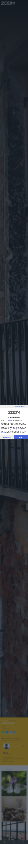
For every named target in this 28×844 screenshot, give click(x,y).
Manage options (7, 437)
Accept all (21, 437)
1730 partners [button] (9, 420)
